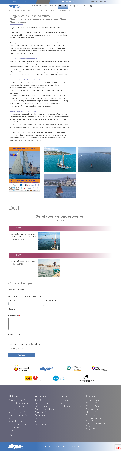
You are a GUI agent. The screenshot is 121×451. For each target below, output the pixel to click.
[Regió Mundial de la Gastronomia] (86, 378)
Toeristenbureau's (94, 409)
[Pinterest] (72, 1)
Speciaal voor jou (17, 406)
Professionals (92, 415)
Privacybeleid (60, 446)
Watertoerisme (42, 424)
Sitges (11, 10)
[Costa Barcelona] (60, 378)
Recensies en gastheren (20, 403)
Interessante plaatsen (45, 403)
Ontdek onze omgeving (20, 418)
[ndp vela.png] (24, 169)
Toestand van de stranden (94, 419)
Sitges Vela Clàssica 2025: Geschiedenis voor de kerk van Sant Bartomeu (55, 10)
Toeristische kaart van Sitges (96, 424)
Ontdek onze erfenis (18, 412)
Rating (11, 309)
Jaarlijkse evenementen (71, 406)
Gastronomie (41, 415)
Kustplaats (14, 430)
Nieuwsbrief (13, 1)
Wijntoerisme (41, 406)
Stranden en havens (18, 409)
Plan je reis (91, 396)
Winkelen (39, 418)
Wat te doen (41, 396)
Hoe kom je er (92, 412)
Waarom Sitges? (17, 400)
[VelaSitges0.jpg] (60, 185)
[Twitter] (62, 1)
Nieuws (18, 10)
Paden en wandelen (44, 409)
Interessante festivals (19, 415)
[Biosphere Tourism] (73, 368)
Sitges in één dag (94, 403)
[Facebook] (59, 1)
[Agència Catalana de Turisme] (34, 378)
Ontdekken (14, 396)
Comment (14, 315)
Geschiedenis (15, 421)
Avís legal (45, 446)
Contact (24, 1)
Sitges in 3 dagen (94, 406)
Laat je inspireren (17, 427)
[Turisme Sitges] (16, 6)
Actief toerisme (42, 421)
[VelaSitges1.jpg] (94, 159)
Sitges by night (42, 412)
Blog (11, 435)
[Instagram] (66, 1)
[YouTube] (69, 1)
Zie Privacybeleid (15, 348)
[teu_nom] (14, 300)
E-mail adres (52, 300)
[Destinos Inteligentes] (99, 368)
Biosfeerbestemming (19, 424)
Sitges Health (92, 428)
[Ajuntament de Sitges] (21, 368)
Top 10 (38, 400)
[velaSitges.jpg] (60, 159)
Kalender (64, 403)
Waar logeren (92, 400)
